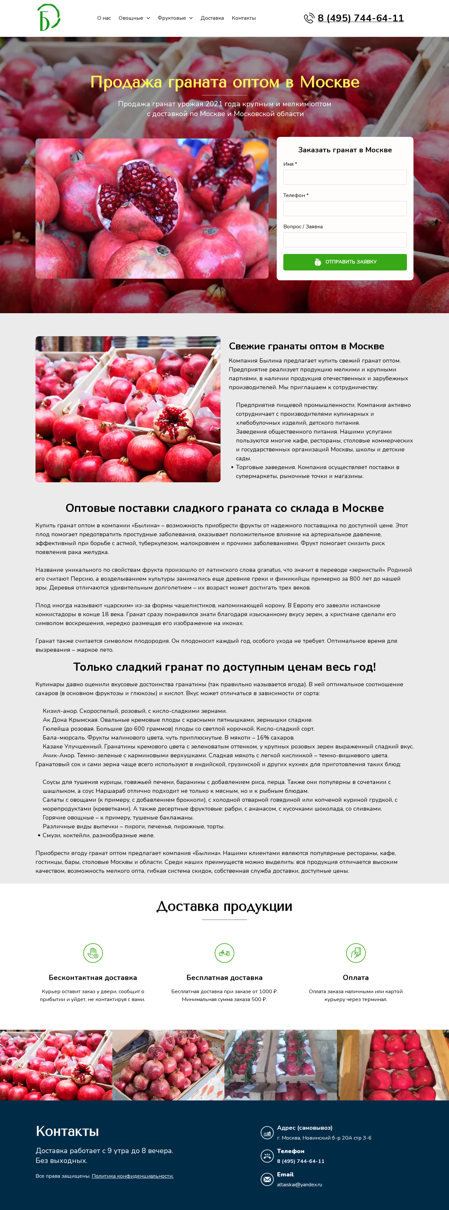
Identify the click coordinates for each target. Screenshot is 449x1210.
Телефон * (296, 195)
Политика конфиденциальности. (133, 1176)
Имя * (290, 164)
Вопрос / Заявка (303, 226)
